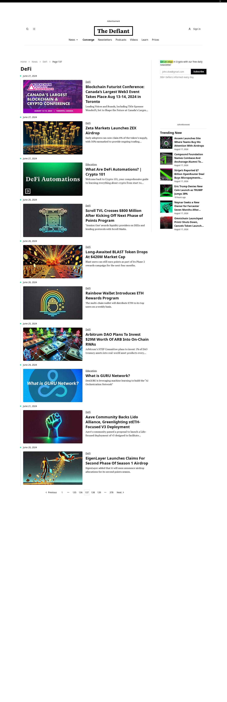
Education (91, 164)
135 (74, 492)
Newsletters (105, 39)
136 (80, 492)
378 (111, 492)
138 (93, 492)
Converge (88, 39)
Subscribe (198, 71)
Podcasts (121, 39)
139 (99, 492)
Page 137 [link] (57, 61)
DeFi (45, 61)
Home (24, 61)
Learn (145, 39)
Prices (155, 39)
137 (87, 492)
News (72, 39)
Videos (134, 39)
